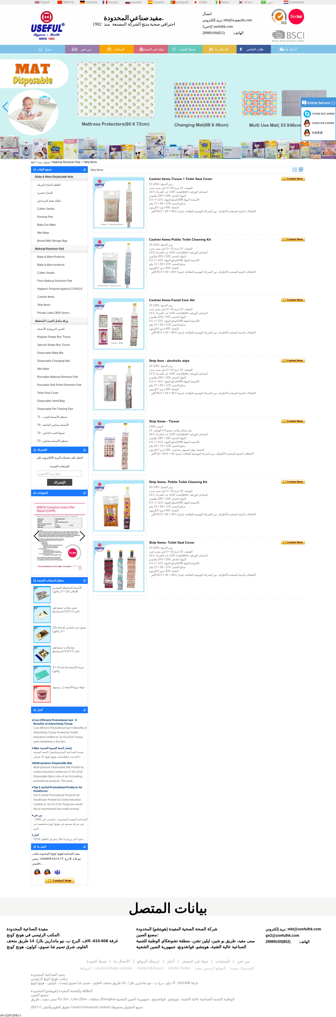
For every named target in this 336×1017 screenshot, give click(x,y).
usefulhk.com (223, 26)
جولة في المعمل (153, 49)
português (182, 2)
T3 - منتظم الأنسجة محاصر (52, 441)
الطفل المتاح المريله (49, 184)
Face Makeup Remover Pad (54, 280)
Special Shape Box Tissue (53, 344)
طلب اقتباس (255, 49)
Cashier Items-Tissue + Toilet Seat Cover (180, 179)
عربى (270, 2)
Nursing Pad (45, 216)
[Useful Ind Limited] (47, 872)
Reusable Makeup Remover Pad (57, 376)
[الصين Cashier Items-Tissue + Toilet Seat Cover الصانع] (118, 202)
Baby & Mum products (50, 264)
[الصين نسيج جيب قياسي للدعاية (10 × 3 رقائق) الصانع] (42, 634)
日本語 (203, 2)
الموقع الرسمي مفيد (210, 968)
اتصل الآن (59, 881)
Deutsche (92, 2)
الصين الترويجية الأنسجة (50, 328)
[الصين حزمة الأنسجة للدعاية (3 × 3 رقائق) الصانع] (42, 674)
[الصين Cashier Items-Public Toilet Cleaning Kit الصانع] (118, 263)
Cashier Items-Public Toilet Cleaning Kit (180, 239)
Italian (225, 2)
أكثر (153, 211)
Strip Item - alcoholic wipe (169, 360)
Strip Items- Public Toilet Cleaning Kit (178, 482)
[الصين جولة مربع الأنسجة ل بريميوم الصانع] (42, 694)
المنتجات (119, 49)
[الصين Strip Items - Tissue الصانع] (118, 445)
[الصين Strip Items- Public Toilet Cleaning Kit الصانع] (118, 505)
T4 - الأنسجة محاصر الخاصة (53, 425)
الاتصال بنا (221, 49)
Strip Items (43, 304)
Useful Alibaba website (113, 968)
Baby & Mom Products (51, 256)
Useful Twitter (179, 968)
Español (159, 2)
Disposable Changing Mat (53, 360)
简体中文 (68, 2)
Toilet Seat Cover (48, 392)
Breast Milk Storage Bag (52, 240)
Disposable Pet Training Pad (55, 409)
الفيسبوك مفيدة (242, 968)
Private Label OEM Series (53, 312)
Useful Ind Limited (323, 113)
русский (136, 2)
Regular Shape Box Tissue (54, 336)
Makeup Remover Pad (66, 162)
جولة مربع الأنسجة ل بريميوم (69, 687)
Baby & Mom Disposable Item (54, 176)
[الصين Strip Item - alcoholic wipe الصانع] (118, 384)
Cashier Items (45, 296)
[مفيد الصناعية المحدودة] (48, 41)
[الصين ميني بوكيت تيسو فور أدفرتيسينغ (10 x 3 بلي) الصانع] (42, 614)
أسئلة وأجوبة (288, 49)
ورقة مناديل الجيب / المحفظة (51, 320)
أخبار (36, 828)
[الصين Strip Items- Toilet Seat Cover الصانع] (118, 566)
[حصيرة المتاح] (168, 106)
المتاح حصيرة (45, 192)
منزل (48, 49)
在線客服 (316, 132)
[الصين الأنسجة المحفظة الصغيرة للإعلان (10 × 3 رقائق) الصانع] (42, 594)
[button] (155, 155)
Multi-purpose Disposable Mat (52, 757)
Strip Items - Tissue (164, 421)
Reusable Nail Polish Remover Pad (59, 384)
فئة (33, 162)
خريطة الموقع (148, 961)
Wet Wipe (43, 232)
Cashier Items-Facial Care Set (172, 300)
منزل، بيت (43, 162)
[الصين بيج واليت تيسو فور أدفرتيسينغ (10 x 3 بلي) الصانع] (42, 654)
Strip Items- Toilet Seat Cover (171, 542)
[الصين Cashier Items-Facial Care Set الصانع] (118, 324)
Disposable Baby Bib (50, 352)
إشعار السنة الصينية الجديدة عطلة (52, 741)
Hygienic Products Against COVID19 (59, 288)
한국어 (248, 2)
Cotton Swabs (46, 208)
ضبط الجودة (187, 49)
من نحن (86, 49)
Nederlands (296, 2)
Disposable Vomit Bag (51, 401)
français (113, 2)
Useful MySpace (150, 968)
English (45, 2)
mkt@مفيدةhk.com (238, 20)
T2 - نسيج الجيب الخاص (51, 433)
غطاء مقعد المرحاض (49, 200)
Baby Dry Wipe (46, 224)
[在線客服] (37, 872)
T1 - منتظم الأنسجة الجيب (52, 417)
